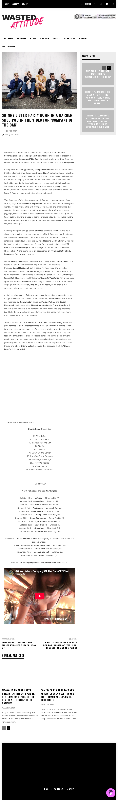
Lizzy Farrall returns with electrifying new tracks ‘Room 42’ (19, 645)
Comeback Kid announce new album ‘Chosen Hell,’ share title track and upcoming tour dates (57, 695)
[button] (86, 3)
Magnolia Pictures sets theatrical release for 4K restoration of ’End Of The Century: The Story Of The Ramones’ (18, 697)
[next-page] (8, 728)
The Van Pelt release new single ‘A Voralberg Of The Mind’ (98, 74)
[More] (94, 143)
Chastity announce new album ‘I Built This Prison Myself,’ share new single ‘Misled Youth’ (98, 97)
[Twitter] (113, 4)
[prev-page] (4, 728)
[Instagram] (100, 4)
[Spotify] (107, 4)
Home (4, 46)
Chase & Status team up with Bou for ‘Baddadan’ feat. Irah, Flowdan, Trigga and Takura (60, 645)
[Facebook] (94, 4)
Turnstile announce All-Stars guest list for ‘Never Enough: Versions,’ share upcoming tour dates (98, 121)
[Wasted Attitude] (38, 22)
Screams (11, 46)
